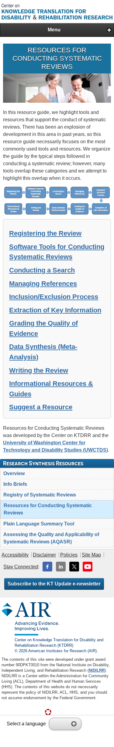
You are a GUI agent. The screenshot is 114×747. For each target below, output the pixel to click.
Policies (69, 554)
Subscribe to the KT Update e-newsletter (54, 583)
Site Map (91, 554)
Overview (14, 473)
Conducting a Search (42, 270)
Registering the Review (45, 233)
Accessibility (15, 554)
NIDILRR (97, 670)
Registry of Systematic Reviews (39, 494)
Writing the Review (38, 370)
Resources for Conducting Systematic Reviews (48, 509)
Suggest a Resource (40, 407)
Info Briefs (15, 484)
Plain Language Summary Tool (38, 523)
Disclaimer (44, 554)
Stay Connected (20, 566)
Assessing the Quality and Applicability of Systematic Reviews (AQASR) (51, 538)
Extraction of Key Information (55, 310)
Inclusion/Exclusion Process (53, 297)
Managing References (43, 283)
